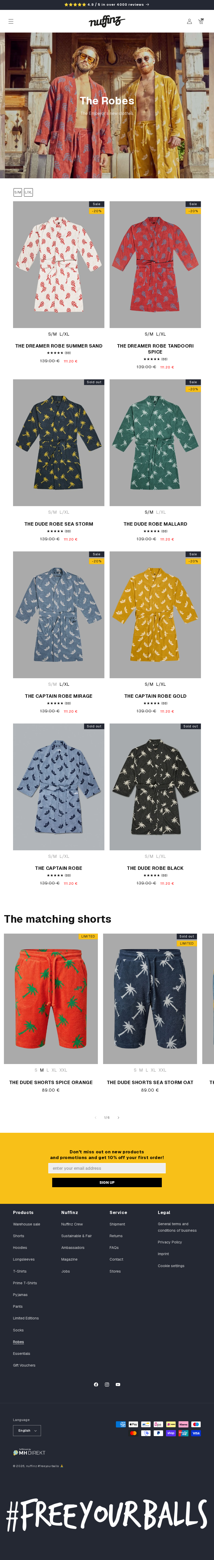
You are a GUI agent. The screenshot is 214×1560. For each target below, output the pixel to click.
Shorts (18, 1236)
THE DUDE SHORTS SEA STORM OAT (150, 1082)
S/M (17, 192)
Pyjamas (20, 1294)
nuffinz (31, 1466)
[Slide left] (95, 1117)
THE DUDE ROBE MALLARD (155, 524)
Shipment (117, 1224)
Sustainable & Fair (76, 1236)
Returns (116, 1236)
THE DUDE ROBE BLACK (155, 868)
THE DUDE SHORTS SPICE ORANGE (51, 1082)
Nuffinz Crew (72, 1224)
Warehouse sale (26, 1224)
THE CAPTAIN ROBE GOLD (155, 696)
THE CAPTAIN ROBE (58, 868)
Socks (18, 1330)
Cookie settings (171, 1265)
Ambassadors (73, 1247)
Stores (115, 1271)
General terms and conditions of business (177, 1227)
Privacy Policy (170, 1242)
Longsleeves (24, 1259)
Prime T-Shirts (25, 1283)
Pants (18, 1306)
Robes (18, 1341)
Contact (116, 1259)
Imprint (163, 1253)
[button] (11, 21)
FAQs (114, 1247)
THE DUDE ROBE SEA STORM (58, 524)
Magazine (69, 1259)
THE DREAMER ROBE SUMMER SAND (59, 346)
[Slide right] (118, 1117)
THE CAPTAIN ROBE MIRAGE (59, 696)
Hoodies (20, 1247)
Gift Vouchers (24, 1365)
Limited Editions (26, 1318)
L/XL (28, 192)
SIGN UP (107, 1182)
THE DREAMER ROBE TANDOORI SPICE (155, 349)
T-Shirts (20, 1271)
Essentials (21, 1353)
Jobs (65, 1271)
